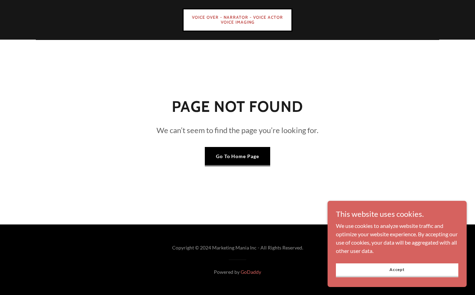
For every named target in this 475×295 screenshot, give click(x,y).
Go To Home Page (237, 156)
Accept (397, 269)
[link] (237, 21)
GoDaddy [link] (251, 272)
